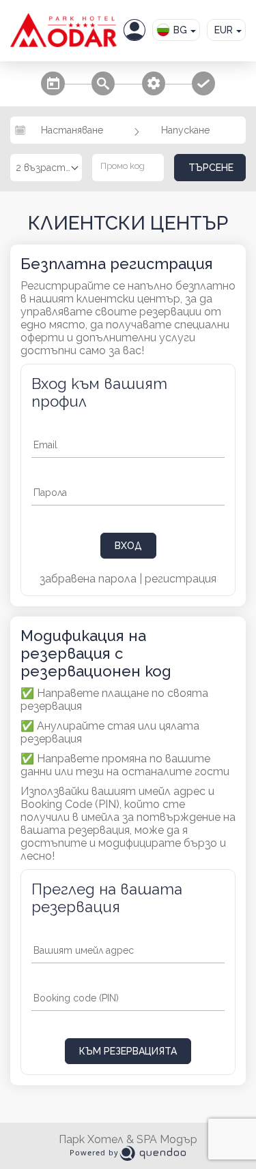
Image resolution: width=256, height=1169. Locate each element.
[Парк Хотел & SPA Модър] (63, 30)
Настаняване (72, 130)
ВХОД (128, 545)
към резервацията (128, 1051)
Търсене (210, 167)
